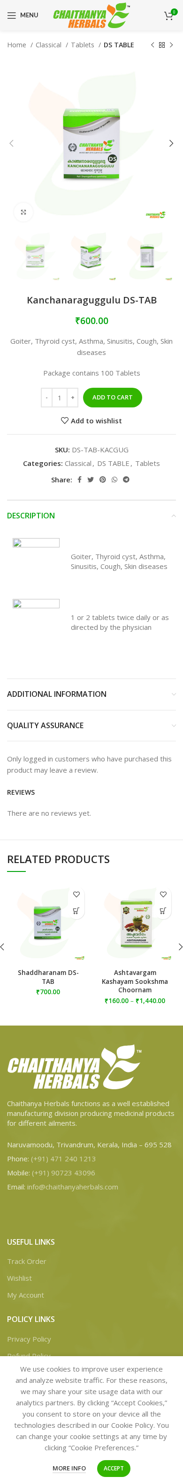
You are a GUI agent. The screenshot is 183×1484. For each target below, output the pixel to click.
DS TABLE (119, 44)
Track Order (26, 1261)
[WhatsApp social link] (114, 479)
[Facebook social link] (79, 479)
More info (69, 1468)
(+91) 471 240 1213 (63, 1158)
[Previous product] (152, 45)
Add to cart (112, 397)
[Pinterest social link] (103, 479)
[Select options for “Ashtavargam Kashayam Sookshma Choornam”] (163, 911)
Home (17, 44)
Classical (49, 44)
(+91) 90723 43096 (63, 1172)
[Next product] (171, 45)
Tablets (83, 44)
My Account (25, 1294)
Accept (114, 1468)
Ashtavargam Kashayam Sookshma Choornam (135, 981)
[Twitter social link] (90, 479)
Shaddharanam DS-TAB (48, 977)
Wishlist (19, 1278)
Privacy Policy (29, 1339)
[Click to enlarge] (23, 212)
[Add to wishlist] (76, 894)
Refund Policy (29, 1355)
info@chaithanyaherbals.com (72, 1186)
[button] (76, 911)
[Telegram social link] (126, 479)
